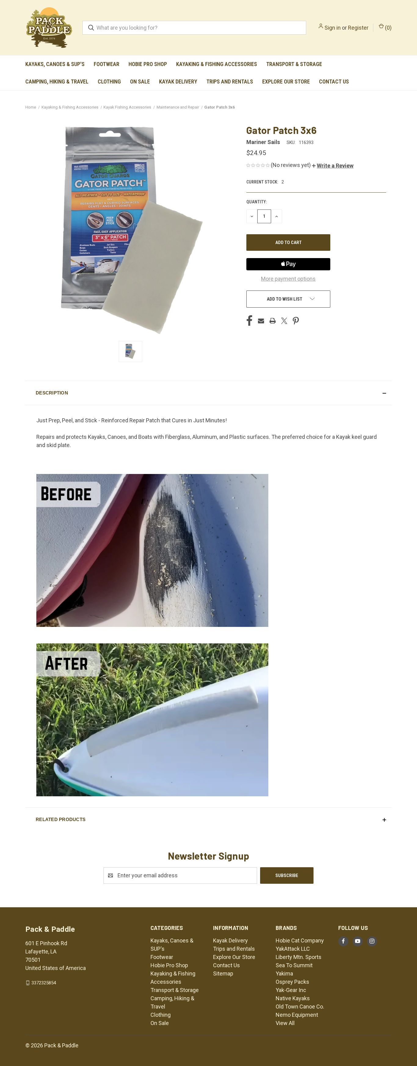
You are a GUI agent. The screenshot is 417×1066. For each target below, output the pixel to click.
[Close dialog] (319, 481)
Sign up (149, 566)
